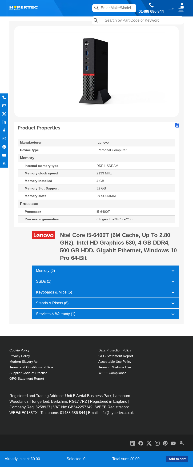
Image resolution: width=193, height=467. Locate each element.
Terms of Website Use (114, 367)
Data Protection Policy (114, 350)
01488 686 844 (151, 11)
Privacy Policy (19, 356)
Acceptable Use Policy (114, 361)
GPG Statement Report (26, 378)
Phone (4, 97)
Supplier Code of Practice (28, 373)
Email (4, 106)
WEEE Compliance (112, 373)
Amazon (4, 163)
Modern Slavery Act (23, 361)
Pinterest (4, 147)
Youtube (4, 155)
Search (96, 20)
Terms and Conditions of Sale (31, 367)
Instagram (4, 139)
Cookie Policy (19, 350)
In (4, 122)
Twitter (4, 114)
